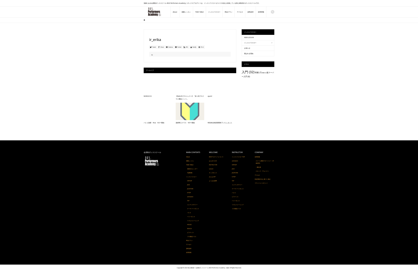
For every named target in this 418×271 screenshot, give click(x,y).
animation (190, 197)
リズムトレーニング (193, 221)
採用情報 (261, 12)
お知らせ (247, 48)
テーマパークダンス (193, 209)
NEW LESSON (249, 37)
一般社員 (258, 167)
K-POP (189, 193)
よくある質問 (213, 181)
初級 (258, 72)
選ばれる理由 (248, 53)
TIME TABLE (199, 12)
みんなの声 (212, 177)
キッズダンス (213, 173)
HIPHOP (189, 181)
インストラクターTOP (238, 157)
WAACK (189, 229)
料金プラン (228, 12)
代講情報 (189, 173)
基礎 (264, 72)
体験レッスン (186, 12)
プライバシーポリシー (261, 183)
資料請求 (250, 12)
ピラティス (190, 232)
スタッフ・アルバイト (262, 171)
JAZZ (188, 185)
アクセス (240, 12)
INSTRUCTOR (213, 165)
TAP (188, 201)
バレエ (189, 213)
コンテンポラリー (192, 205)
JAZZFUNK (190, 189)
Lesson (211, 169)
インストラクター (214, 12)
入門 (248, 72)
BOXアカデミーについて (216, 157)
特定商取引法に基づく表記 (262, 179)
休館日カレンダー (192, 169)
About (175, 12)
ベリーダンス (191, 217)
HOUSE (189, 224)
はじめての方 (213, 161)
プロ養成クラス (191, 236)
